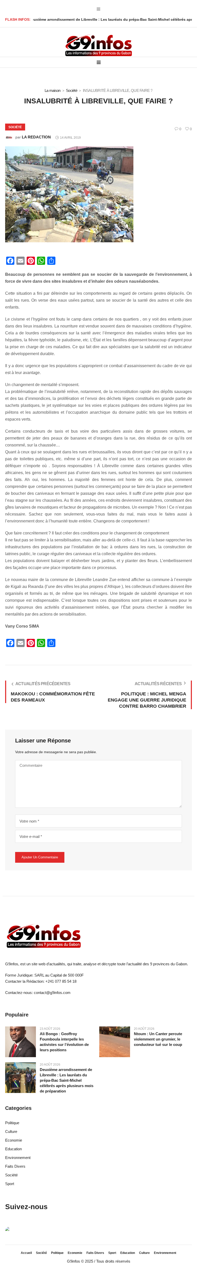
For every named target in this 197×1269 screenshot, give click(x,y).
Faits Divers (15, 1166)
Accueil (26, 1253)
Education (13, 1149)
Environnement (18, 1157)
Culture (11, 1131)
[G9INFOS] (98, 45)
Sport (9, 1184)
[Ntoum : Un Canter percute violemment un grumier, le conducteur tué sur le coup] (114, 1041)
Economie (13, 1140)
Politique (12, 1123)
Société (71, 90)
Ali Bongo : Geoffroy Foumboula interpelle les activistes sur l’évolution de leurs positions (64, 1042)
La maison (52, 90)
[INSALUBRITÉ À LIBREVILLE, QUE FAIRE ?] (69, 194)
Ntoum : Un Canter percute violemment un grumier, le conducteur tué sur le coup (158, 1039)
